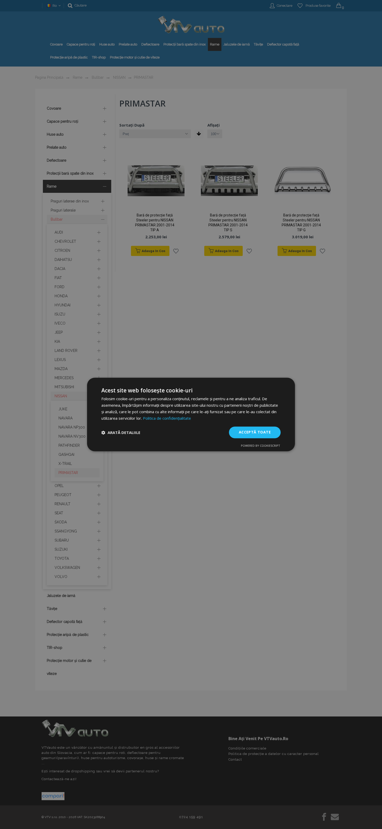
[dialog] (191, 414)
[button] (120, 432)
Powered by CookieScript (260, 446)
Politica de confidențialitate (167, 418)
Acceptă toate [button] (255, 432)
